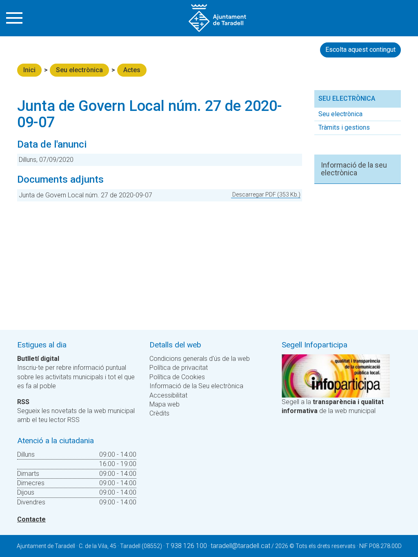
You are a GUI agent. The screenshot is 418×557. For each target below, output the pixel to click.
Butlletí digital (38, 358)
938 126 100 (189, 546)
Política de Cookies (177, 377)
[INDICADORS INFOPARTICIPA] (336, 375)
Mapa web (164, 404)
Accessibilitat (168, 395)
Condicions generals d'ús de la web (199, 358)
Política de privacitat (178, 367)
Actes (131, 70)
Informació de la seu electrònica (354, 169)
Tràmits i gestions (344, 127)
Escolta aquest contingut (360, 49)
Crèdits (159, 413)
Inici (29, 70)
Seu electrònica (79, 70)
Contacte (31, 519)
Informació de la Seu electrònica (196, 386)
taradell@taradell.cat (240, 546)
